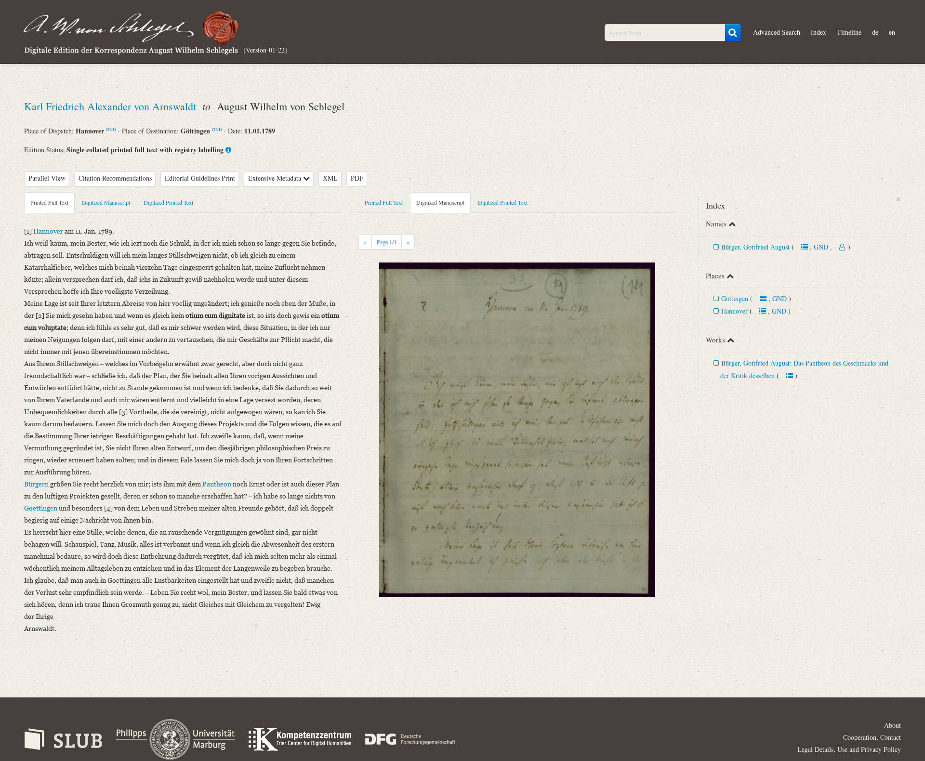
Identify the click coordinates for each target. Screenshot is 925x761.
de (875, 32)
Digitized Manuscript (106, 202)
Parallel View (47, 178)
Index (818, 32)
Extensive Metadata (275, 178)
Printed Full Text (49, 202)
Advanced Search (776, 32)
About (892, 725)
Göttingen (734, 298)
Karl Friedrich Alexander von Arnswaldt (111, 106)
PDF (357, 178)
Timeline (849, 32)
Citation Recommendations (115, 178)
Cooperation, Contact (872, 737)
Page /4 (386, 242)
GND (111, 129)
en (892, 32)
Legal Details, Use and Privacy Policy (849, 749)
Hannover (734, 310)
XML (330, 178)
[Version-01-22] (265, 49)
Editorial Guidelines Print (200, 178)
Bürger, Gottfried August (755, 246)
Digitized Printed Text (168, 202)
